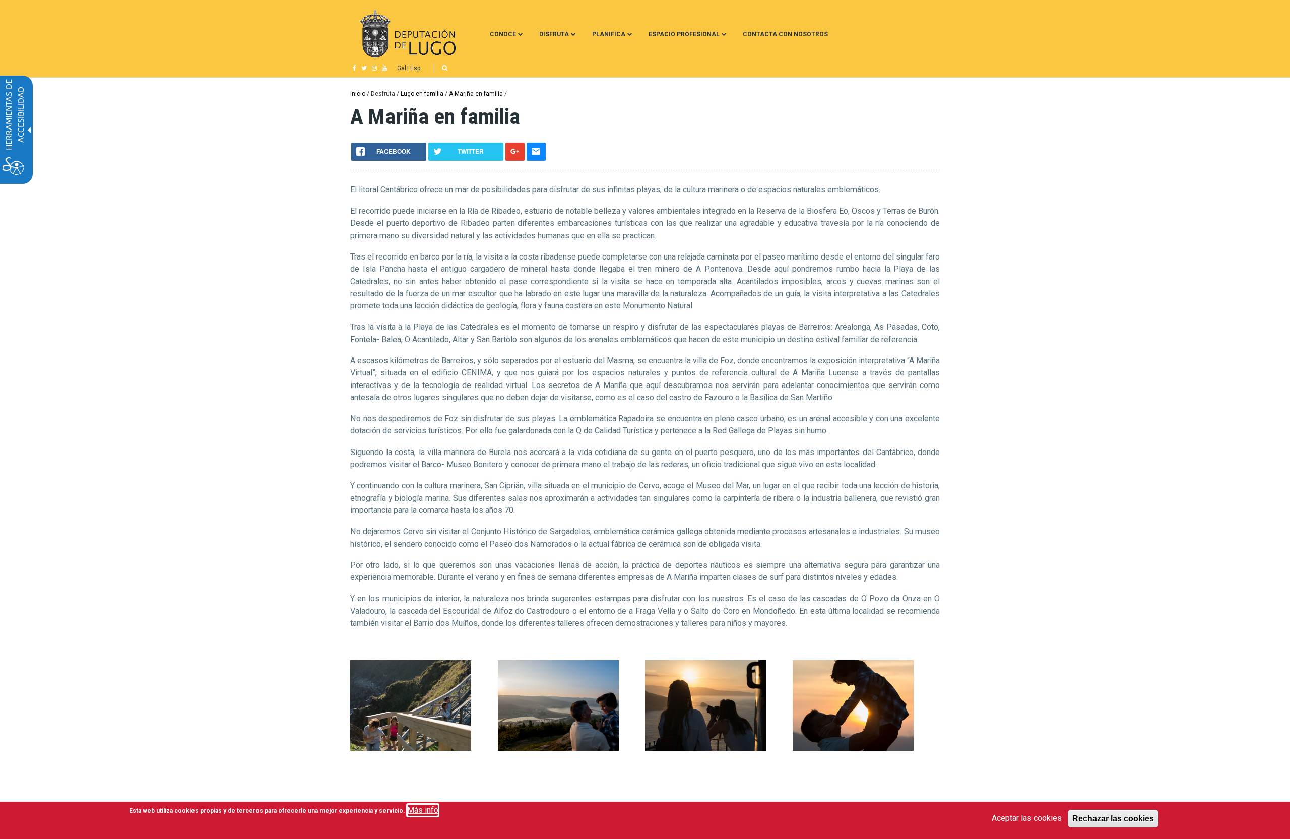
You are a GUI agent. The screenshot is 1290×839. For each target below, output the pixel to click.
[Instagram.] (374, 68)
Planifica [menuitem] (608, 34)
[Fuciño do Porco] (410, 748)
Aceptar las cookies (1027, 818)
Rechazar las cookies (1113, 818)
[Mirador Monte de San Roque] (558, 748)
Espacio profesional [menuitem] (684, 34)
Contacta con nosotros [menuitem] (785, 34)
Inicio (357, 93)
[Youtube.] (384, 68)
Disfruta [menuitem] (554, 34)
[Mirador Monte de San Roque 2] (853, 748)
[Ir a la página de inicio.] (406, 34)
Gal (401, 68)
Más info (422, 810)
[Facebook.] (354, 68)
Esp (415, 68)
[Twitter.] (364, 68)
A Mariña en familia (476, 93)
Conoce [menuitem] (503, 34)
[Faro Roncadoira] (705, 748)
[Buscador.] (444, 68)
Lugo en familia (422, 93)
